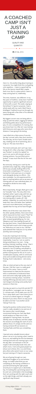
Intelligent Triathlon (10, 110)
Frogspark (18, 389)
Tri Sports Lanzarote (18, 106)
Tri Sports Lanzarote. (23, 353)
